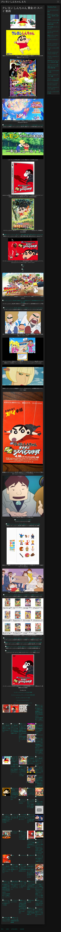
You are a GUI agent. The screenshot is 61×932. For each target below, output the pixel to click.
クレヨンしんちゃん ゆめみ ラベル (53, 32)
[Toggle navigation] (58, 1)
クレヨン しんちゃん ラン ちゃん (53, 57)
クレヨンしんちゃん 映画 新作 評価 (53, 23)
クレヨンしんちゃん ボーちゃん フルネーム (53, 53)
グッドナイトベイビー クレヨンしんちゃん (53, 84)
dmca (2, 929)
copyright (22, 929)
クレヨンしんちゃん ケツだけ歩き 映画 (23, 692)
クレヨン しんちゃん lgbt (53, 20)
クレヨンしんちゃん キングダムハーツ (23, 703)
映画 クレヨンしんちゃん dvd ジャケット (53, 36)
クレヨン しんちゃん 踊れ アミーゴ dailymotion (53, 79)
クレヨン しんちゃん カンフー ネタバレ (53, 88)
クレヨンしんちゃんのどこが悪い (53, 71)
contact (7, 929)
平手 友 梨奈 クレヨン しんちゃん (53, 27)
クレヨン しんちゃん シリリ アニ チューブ (53, 44)
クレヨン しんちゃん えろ (13, 2)
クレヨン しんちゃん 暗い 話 (53, 48)
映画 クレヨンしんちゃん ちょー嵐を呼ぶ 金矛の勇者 (53, 16)
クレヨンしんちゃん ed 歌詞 (53, 11)
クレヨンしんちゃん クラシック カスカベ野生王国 (23, 695)
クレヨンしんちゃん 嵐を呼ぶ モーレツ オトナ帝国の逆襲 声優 (53, 66)
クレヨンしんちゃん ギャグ (23, 700)
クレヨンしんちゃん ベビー (53, 40)
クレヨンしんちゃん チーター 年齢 (53, 75)
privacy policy (14, 929)
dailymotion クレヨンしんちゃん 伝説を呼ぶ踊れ (53, 61)
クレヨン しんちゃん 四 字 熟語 (53, 92)
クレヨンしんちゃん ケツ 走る (23, 697)
